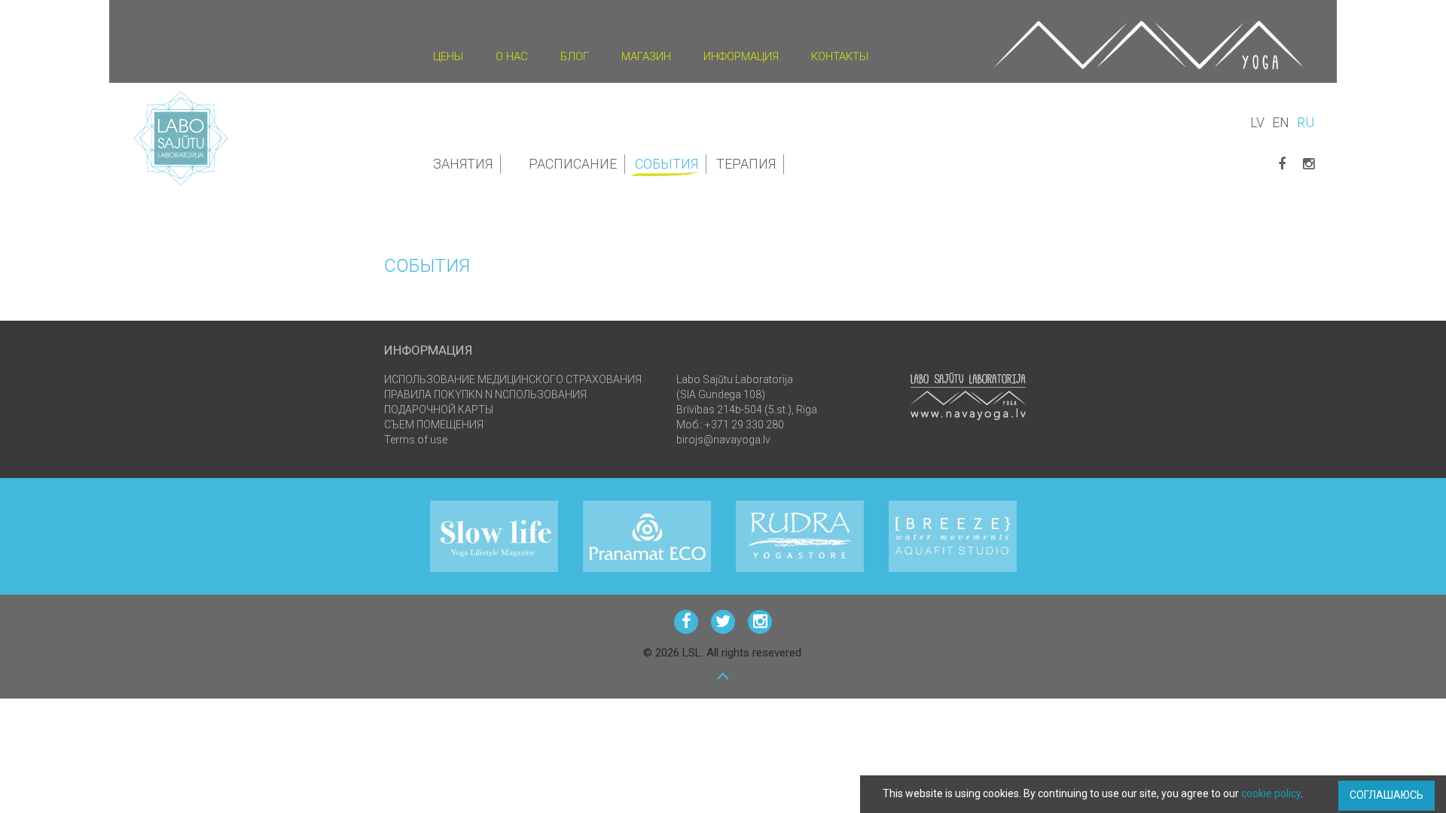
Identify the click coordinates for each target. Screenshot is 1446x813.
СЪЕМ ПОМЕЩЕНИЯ (434, 425)
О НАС (512, 56)
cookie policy (1271, 793)
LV (1257, 122)
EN (1280, 122)
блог (574, 56)
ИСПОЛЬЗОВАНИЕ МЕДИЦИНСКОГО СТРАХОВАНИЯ (513, 379)
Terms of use (415, 440)
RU (1305, 122)
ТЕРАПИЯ (746, 164)
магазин (646, 56)
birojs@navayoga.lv (723, 440)
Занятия (463, 164)
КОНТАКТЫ (839, 56)
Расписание (573, 164)
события (666, 164)
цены (448, 56)
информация (741, 56)
